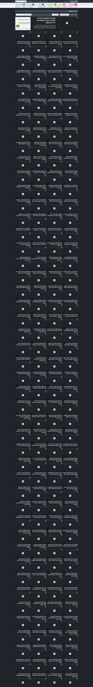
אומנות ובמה (50, 6)
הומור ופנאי (63, 6)
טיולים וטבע (57, 6)
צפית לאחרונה (24, 6)
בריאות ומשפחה (51, 4)
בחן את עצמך (72, 4)
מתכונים (61, 4)
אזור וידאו (66, 1)
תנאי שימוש (20, 28)
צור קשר (34, 1)
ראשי (76, 14)
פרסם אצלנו (45, 1)
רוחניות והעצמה (19, 4)
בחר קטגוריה (56, 14)
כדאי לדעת (29, 4)
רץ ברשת (69, 6)
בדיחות (40, 4)
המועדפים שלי (17, 6)
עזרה (39, 1)
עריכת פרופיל (31, 6)
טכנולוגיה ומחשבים (41, 6)
